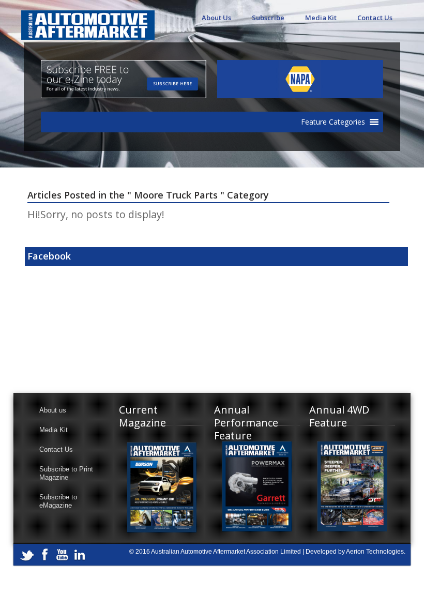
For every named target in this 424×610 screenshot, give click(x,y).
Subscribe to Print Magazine (66, 473)
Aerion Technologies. (375, 551)
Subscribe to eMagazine (58, 501)
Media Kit (321, 17)
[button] (333, 122)
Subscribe (268, 17)
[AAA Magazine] (88, 19)
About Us (216, 17)
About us (52, 410)
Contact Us (374, 17)
